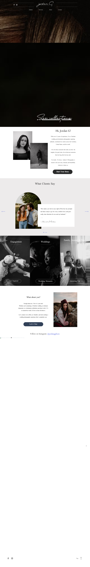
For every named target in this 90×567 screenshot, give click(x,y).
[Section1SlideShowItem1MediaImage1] (43, 232)
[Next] (86, 211)
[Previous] (3, 211)
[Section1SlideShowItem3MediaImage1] (46, 232)
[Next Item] (86, 446)
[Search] (76, 25)
